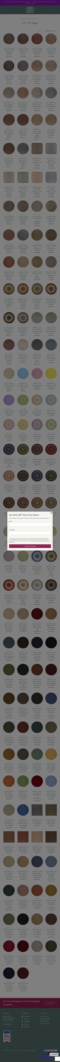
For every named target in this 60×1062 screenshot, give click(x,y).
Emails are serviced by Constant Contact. (41, 540)
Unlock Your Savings (30, 546)
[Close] (51, 513)
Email (10, 521)
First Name (12, 529)
